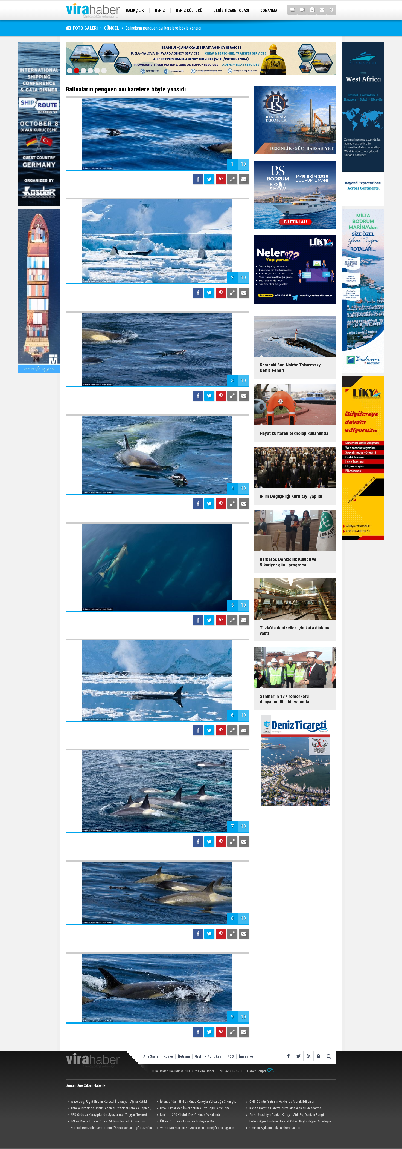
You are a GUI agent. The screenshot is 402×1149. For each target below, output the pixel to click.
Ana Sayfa (150, 1056)
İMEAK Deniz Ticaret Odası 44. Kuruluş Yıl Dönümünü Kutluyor (105, 1122)
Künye (168, 1056)
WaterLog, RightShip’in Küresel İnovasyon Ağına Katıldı (109, 1101)
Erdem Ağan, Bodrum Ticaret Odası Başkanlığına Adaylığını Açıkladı (287, 1122)
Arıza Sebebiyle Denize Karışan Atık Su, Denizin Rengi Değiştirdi (284, 1115)
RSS (231, 1056)
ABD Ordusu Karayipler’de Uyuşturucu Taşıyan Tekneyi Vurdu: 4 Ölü (106, 1115)
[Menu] (292, 10)
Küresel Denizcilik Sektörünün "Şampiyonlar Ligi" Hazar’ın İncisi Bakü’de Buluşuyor (109, 1128)
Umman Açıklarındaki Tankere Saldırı (274, 1128)
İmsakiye (246, 1056)
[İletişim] (322, 10)
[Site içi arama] (331, 10)
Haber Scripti (256, 1071)
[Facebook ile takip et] (288, 1056)
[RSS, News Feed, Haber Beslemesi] (308, 1056)
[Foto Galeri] (312, 10)
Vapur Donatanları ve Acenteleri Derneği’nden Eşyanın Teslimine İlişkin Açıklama (194, 1128)
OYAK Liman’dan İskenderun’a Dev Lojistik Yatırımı (195, 1108)
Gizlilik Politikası (208, 1056)
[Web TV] (302, 10)
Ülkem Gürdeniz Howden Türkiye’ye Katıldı (189, 1121)
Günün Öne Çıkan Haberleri (86, 1085)
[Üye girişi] (318, 1056)
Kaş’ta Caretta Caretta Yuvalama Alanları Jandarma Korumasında (282, 1108)
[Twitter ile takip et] (298, 1056)
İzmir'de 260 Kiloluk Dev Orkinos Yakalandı (190, 1115)
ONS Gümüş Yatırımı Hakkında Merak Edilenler (281, 1101)
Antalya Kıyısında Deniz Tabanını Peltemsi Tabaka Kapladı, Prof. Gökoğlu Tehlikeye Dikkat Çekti (108, 1108)
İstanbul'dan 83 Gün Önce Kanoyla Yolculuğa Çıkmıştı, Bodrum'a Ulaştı (195, 1102)
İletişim (184, 1056)
